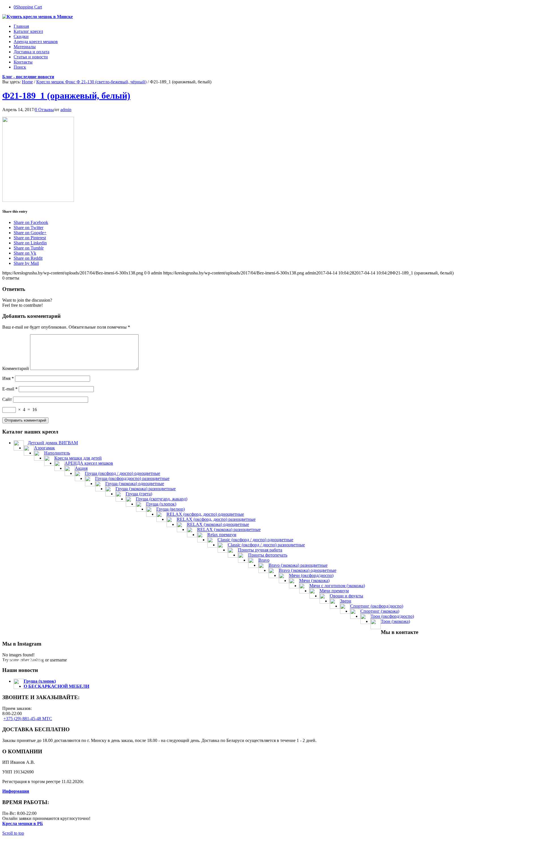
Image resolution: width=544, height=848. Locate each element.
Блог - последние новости (28, 76)
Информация (15, 791)
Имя (8, 378)
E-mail (10, 388)
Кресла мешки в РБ (22, 823)
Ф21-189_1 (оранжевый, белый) (66, 95)
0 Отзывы (44, 109)
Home (27, 81)
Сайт (7, 399)
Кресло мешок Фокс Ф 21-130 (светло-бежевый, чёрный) (91, 81)
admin (65, 109)
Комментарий (15, 368)
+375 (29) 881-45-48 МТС (27, 718)
